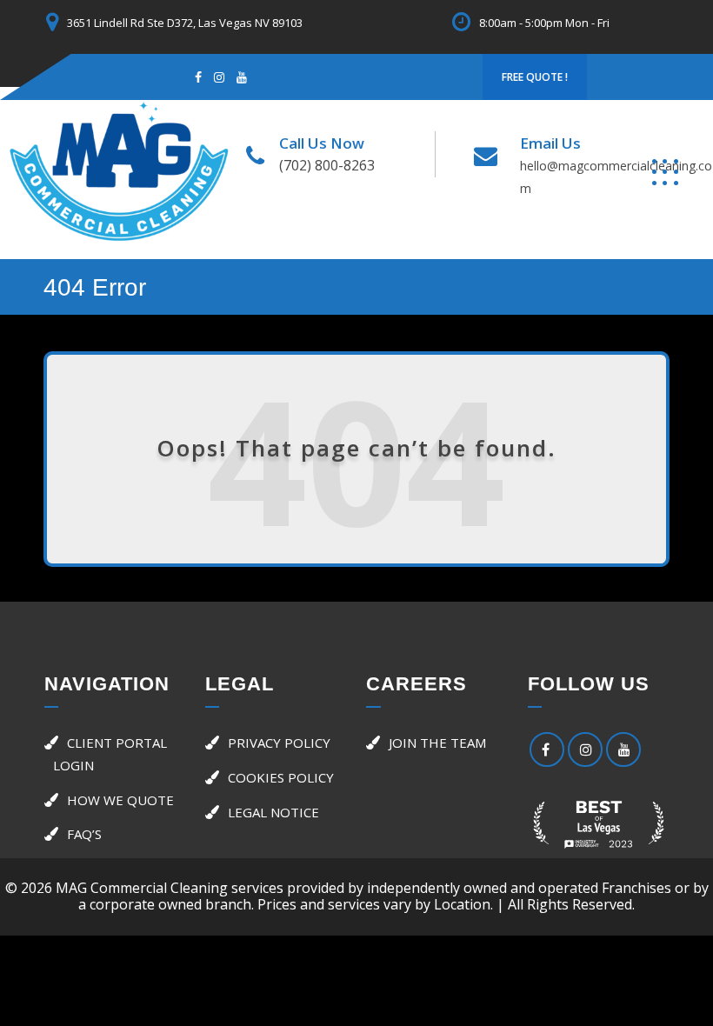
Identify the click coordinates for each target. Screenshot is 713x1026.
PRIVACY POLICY (279, 742)
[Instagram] (219, 76)
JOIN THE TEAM (437, 742)
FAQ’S (84, 834)
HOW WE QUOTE (120, 800)
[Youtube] (241, 76)
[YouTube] (623, 749)
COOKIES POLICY (281, 777)
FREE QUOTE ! (535, 77)
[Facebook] (198, 76)
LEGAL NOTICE (273, 812)
